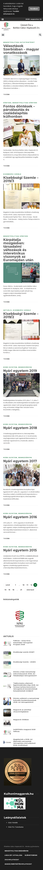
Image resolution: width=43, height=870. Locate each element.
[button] (2, 19)
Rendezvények (25, 367)
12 (31, 585)
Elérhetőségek (31, 855)
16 (13, 590)
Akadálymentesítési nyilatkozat (18, 864)
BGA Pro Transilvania (15, 827)
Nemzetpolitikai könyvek (24, 103)
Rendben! (34, 9)
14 (5, 590)
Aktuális (7, 310)
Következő (30, 590)
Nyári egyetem (10, 367)
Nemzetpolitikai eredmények (16, 851)
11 (27, 585)
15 (9, 590)
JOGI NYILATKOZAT (12, 859)
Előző (8, 585)
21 (21, 590)
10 (23, 585)
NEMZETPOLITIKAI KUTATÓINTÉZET (19, 42)
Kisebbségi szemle (12, 174)
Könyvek (7, 103)
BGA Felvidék (13, 823)
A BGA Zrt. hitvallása (13, 855)
